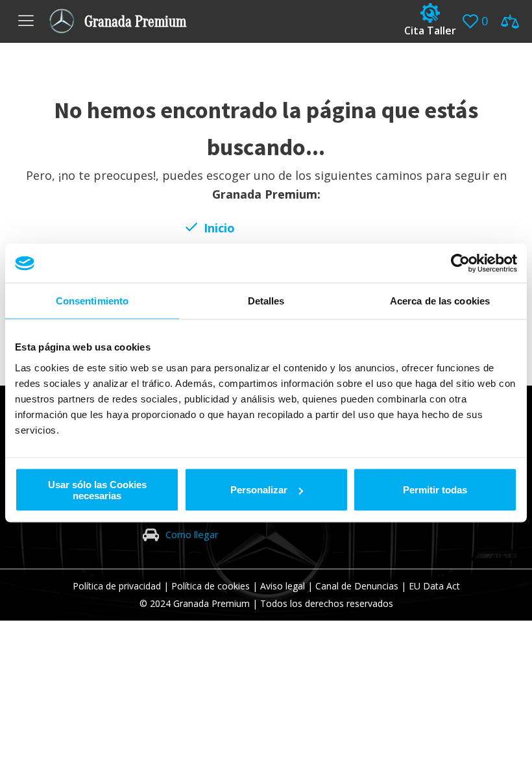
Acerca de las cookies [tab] (440, 300)
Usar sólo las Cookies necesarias (97, 489)
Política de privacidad (117, 586)
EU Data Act (434, 586)
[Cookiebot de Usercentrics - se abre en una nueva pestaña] (460, 263)
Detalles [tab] (266, 300)
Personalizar (258, 489)
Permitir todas (435, 489)
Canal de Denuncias (356, 586)
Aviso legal (282, 586)
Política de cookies (210, 586)
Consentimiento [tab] (92, 300)
